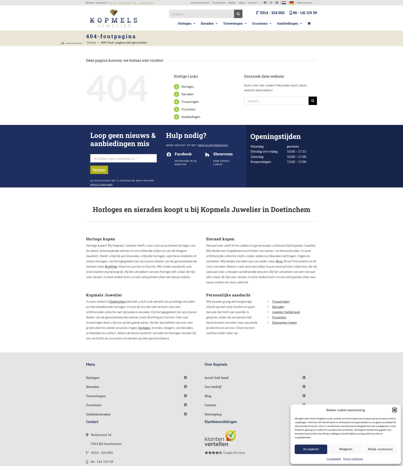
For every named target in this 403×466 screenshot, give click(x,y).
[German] (291, 2)
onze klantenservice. (213, 145)
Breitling (111, 266)
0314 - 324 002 (272, 12)
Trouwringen (190, 101)
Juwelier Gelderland (286, 312)
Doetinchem (117, 301)
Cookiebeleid (334, 458)
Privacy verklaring (353, 458)
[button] (395, 410)
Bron (279, 261)
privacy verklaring (101, 185)
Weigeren (345, 449)
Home (91, 42)
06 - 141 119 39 (304, 12)
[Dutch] (284, 2)
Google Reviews (233, 452)
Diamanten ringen (284, 322)
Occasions (188, 109)
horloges (144, 328)
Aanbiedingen (190, 117)
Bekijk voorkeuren (380, 449)
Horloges (187, 86)
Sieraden (187, 94)
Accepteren (311, 449)
